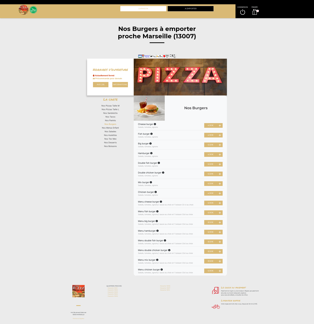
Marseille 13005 (113, 296)
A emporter (190, 8)
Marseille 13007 (165, 288)
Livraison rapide (230, 300)
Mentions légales (78, 318)
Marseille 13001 (113, 288)
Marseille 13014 (165, 290)
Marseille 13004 (113, 294)
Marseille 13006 (165, 286)
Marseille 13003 (113, 292)
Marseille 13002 (113, 290)
